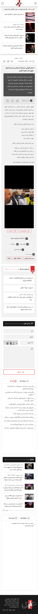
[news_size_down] (7, 101)
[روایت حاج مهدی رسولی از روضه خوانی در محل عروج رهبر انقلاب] (30, 38)
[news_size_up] (17, 101)
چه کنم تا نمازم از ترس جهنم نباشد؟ (23, 414)
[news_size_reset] (12, 101)
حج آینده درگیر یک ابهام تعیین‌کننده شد (21, 424)
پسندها (13, 244)
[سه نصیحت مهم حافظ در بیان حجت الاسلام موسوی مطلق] (29, 497)
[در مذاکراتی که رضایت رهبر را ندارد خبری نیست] (30, 27)
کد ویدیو (11, 231)
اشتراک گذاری (17, 250)
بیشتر (6, 510)
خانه (21, 58)
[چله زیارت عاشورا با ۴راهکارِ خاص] (30, 17)
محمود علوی (17, 258)
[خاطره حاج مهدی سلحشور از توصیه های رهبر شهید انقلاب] (30, 48)
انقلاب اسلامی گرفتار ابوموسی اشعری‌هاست (21, 404)
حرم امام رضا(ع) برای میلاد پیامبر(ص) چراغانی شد (18, 421)
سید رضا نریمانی (29, 258)
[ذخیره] (8, 61)
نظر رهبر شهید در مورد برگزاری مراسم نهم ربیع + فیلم (16, 9)
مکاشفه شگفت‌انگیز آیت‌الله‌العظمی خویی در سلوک (19, 417)
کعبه (9, 258)
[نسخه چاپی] (4, 61)
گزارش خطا (23, 244)
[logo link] (19, 3)
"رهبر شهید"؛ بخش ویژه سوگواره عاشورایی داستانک (18, 428)
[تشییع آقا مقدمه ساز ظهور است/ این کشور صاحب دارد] (29, 467)
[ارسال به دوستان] (12, 61)
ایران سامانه (5, 610)
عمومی (16, 58)
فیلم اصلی (24, 237)
